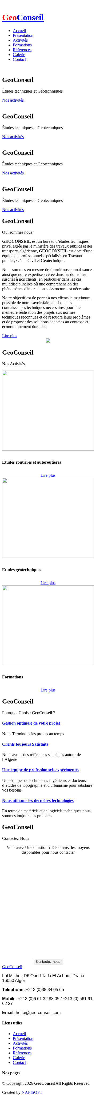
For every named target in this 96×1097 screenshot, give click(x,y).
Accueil (19, 30)
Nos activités (13, 100)
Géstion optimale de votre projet (31, 723)
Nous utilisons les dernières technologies (38, 800)
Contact (19, 59)
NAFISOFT (32, 1092)
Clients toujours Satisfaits (25, 744)
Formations (22, 45)
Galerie (19, 54)
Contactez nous (48, 962)
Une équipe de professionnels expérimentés (40, 770)
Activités (20, 40)
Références (22, 49)
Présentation (23, 35)
